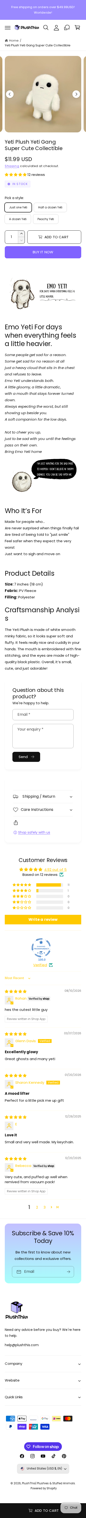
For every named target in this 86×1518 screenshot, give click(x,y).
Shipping (12, 166)
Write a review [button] (42, 919)
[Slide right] (76, 94)
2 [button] (37, 1207)
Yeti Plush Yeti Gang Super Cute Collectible (37, 45)
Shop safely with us (34, 832)
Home (14, 40)
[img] (16, 991)
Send (23, 756)
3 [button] (44, 1207)
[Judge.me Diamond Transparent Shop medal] (41, 947)
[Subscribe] (68, 1271)
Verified (40, 964)
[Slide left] (10, 94)
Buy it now (43, 252)
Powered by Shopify (44, 1488)
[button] (7, 27)
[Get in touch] (67, 27)
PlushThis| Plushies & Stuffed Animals (48, 1483)
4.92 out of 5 (55, 869)
